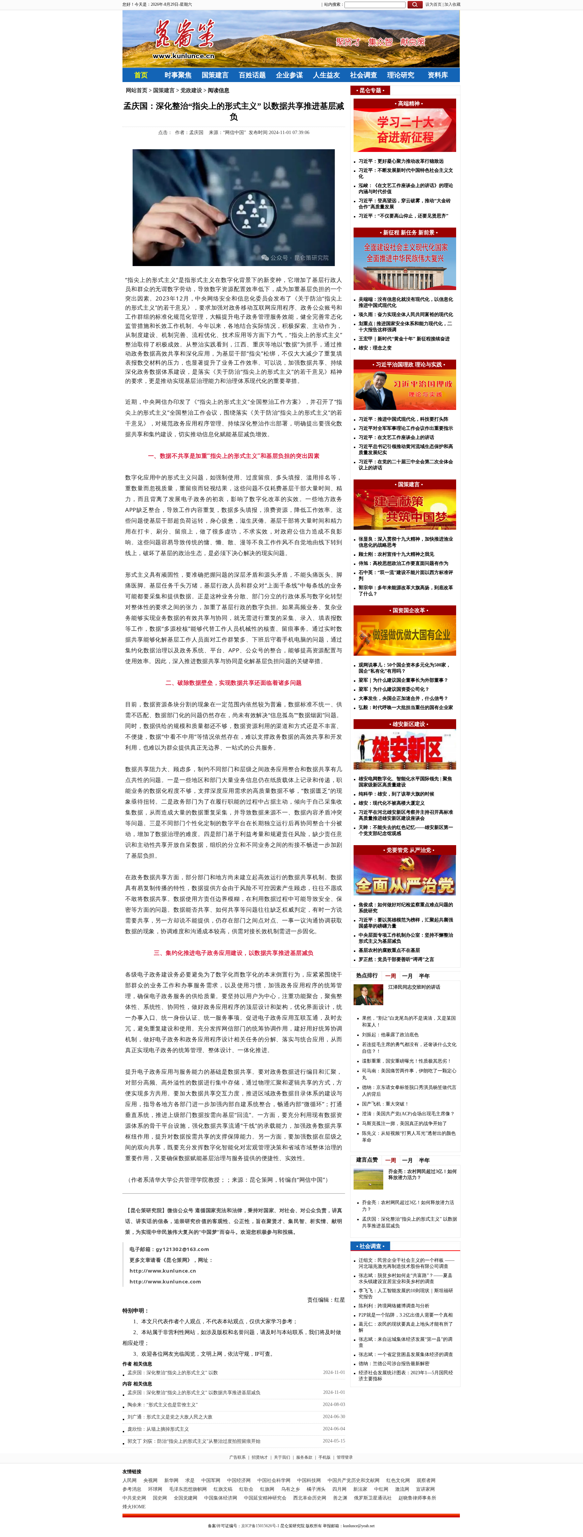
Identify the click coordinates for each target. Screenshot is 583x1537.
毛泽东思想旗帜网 (188, 1489)
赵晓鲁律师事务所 (417, 1498)
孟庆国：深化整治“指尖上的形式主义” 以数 (173, 1372)
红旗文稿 (223, 1489)
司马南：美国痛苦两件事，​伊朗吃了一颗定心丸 (409, 1074)
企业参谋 (289, 75)
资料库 (438, 75)
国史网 (160, 1498)
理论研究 (400, 75)
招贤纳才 (260, 1457)
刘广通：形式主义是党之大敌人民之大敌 (170, 1416)
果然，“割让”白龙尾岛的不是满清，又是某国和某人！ (409, 1021)
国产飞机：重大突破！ (385, 1103)
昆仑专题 (370, 90)
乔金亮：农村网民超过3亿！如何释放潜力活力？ (408, 1206)
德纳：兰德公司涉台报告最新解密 (394, 1363)
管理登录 (345, 1457)
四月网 (339, 1489)
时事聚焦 (178, 75)
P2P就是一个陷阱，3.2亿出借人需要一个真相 (406, 1315)
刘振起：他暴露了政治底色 (390, 1034)
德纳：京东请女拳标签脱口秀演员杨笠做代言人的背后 (409, 1091)
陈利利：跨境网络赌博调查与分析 (394, 1305)
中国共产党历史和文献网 (354, 1480)
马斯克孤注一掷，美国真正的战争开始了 (404, 1123)
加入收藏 (452, 4)
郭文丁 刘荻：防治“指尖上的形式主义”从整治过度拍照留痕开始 (194, 1441)
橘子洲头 (316, 1489)
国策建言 (215, 75)
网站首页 (136, 90)
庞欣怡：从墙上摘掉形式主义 (158, 1429)
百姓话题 (252, 75)
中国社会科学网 (273, 1480)
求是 (190, 1480)
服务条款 (304, 1457)
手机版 (324, 1457)
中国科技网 (309, 1480)
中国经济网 (239, 1480)
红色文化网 (398, 1480)
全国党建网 (185, 1498)
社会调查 (363, 75)
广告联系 (237, 1457)
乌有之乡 (290, 1489)
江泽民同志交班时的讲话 (414, 987)
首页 (141, 75)
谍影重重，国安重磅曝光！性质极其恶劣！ (407, 1061)
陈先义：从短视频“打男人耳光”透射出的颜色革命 (409, 1137)
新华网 (171, 1480)
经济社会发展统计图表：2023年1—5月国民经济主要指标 (406, 1375)
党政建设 (191, 90)
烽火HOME (134, 1506)
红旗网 (267, 1489)
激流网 (402, 1489)
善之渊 (340, 1498)
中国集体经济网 (220, 1498)
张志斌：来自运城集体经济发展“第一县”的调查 (405, 1342)
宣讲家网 (425, 1489)
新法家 (360, 1489)
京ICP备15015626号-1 (260, 1525)
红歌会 (246, 1489)
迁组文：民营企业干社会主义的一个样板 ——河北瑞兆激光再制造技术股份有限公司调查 (406, 1263)
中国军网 (210, 1480)
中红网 (381, 1489)
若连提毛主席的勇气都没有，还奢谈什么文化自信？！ (409, 1048)
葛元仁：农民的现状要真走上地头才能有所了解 (406, 1327)
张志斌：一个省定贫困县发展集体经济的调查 (406, 1354)
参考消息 (131, 1489)
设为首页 (433, 4)
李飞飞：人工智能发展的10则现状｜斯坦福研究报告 (406, 1293)
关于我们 (282, 1457)
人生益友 (326, 75)
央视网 (150, 1480)
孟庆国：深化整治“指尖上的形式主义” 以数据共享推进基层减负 (194, 1392)
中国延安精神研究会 (265, 1498)
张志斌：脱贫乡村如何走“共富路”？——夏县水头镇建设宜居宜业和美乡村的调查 (405, 1278)
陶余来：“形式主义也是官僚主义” (163, 1404)
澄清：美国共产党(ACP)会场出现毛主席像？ (408, 1113)
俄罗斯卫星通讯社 (373, 1498)
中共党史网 (134, 1498)
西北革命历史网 (309, 1498)
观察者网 (426, 1480)
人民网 (129, 1480)
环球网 (155, 1489)
